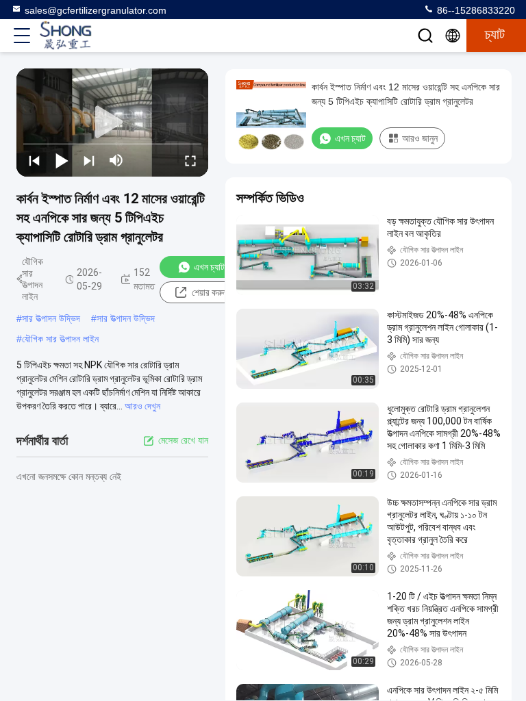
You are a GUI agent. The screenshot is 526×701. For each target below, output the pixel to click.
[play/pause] (61, 160)
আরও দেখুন (142, 405)
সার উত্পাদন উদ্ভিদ (51, 318)
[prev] (34, 160)
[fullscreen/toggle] (190, 160)
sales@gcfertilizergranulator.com (95, 10)
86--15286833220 (474, 10)
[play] (112, 122)
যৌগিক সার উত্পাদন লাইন (60, 338)
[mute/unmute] (116, 160)
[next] (89, 160)
